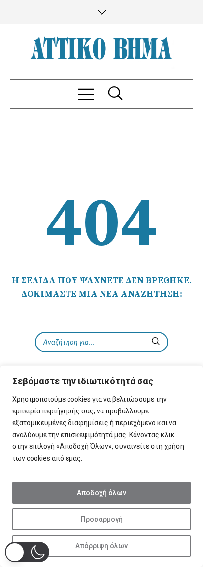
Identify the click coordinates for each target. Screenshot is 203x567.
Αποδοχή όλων (101, 493)
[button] (27, 552)
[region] (101, 466)
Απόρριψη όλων (101, 546)
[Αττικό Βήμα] (101, 51)
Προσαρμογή (102, 519)
